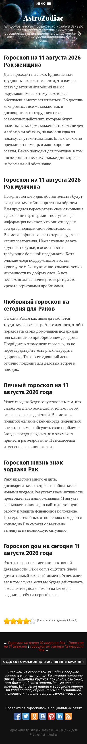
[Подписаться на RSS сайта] (68, 716)
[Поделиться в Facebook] (17, 716)
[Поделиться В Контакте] (42, 716)
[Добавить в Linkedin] (59, 716)
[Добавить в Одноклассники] (34, 716)
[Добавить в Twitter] (25, 716)
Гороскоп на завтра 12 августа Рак (56, 648)
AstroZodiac (43, 17)
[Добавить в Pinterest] (51, 716)
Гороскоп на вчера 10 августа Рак (36, 643)
